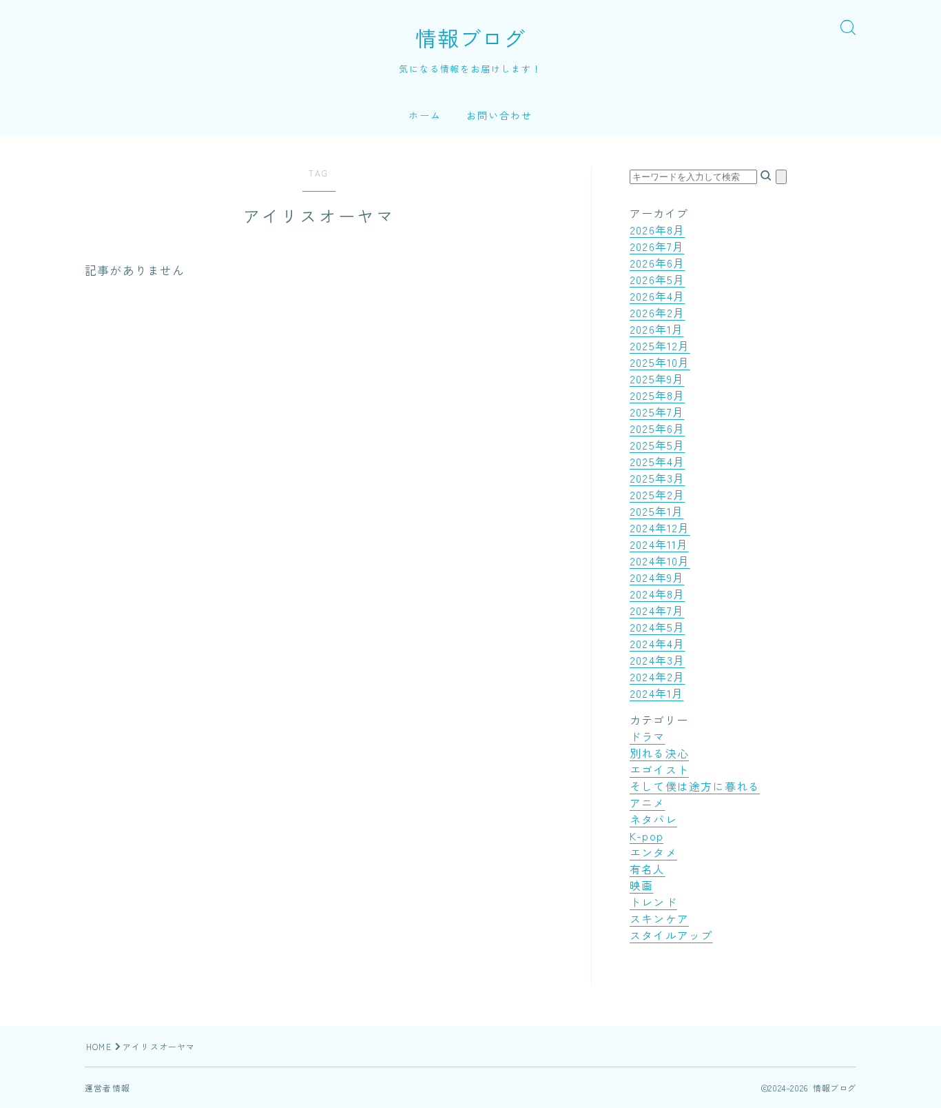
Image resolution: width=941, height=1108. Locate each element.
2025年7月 (657, 411)
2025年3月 (657, 478)
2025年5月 (657, 444)
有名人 (647, 868)
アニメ (647, 802)
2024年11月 (659, 544)
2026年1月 (656, 329)
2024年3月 (657, 660)
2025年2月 (657, 494)
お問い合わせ (499, 115)
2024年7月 (657, 610)
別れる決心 (659, 753)
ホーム (425, 115)
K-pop (646, 835)
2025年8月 (657, 395)
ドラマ (647, 736)
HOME (99, 1046)
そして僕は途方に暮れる (695, 786)
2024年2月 (657, 676)
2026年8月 (657, 229)
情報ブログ (470, 38)
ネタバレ (653, 819)
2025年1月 (656, 511)
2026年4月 (657, 296)
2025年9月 (657, 378)
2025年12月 (660, 345)
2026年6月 (657, 262)
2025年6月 (657, 428)
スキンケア (659, 918)
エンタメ (653, 852)
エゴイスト (659, 769)
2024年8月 (657, 593)
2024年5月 (657, 626)
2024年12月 (660, 527)
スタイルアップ (671, 935)
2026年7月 (657, 246)
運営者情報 (107, 1088)
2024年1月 (656, 693)
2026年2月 (657, 312)
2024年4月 (657, 643)
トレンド (653, 902)
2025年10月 (660, 362)
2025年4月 (657, 461)
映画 (641, 885)
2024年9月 (657, 577)
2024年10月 (660, 560)
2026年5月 (657, 279)
